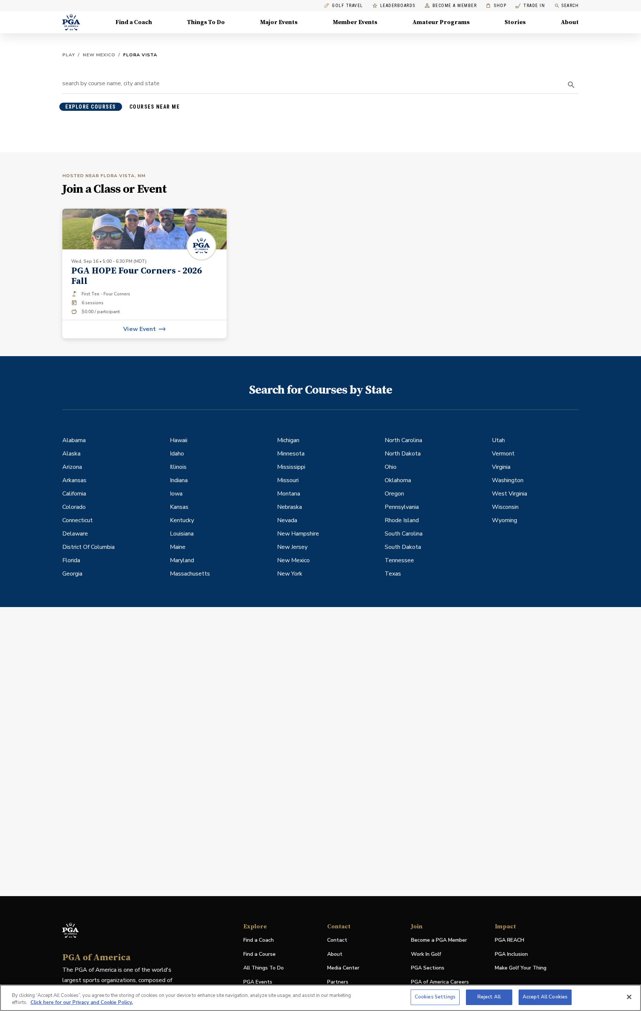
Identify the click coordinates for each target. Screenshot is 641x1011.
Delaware (75, 534)
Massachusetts (190, 574)
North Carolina (403, 440)
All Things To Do (263, 967)
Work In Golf (426, 954)
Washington (507, 480)
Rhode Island (402, 520)
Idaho (177, 454)
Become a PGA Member (439, 940)
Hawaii (178, 440)
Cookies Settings (435, 997)
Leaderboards (397, 5)
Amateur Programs (441, 22)
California (74, 494)
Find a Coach (133, 22)
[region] (320, 998)
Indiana (179, 480)
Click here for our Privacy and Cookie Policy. (81, 1003)
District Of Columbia (88, 547)
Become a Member (455, 5)
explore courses (90, 107)
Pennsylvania (402, 507)
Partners (337, 981)
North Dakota (403, 454)
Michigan (288, 440)
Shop (496, 5)
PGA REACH (509, 940)
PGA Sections (427, 967)
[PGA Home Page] (71, 22)
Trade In (530, 5)
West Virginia (509, 494)
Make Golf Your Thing (520, 968)
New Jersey (292, 547)
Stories (515, 22)
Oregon (394, 494)
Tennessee (399, 560)
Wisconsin (505, 507)
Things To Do (206, 22)
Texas (393, 574)
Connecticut (77, 520)
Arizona (72, 467)
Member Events (355, 22)
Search (570, 5)
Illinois (178, 467)
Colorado (74, 507)
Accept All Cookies (545, 997)
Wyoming (504, 520)
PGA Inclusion (511, 954)
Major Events (279, 22)
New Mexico (99, 55)
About (570, 22)
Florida (71, 560)
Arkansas (74, 480)
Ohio (391, 467)
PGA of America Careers (440, 982)
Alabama (74, 440)
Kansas (179, 507)
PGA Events (257, 981)
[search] (571, 84)
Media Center (343, 968)
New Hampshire (298, 534)
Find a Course (259, 954)
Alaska (71, 454)
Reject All (489, 997)
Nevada (287, 520)
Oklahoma (398, 480)
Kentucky (182, 520)
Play (68, 55)
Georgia (72, 574)
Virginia (501, 467)
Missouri (288, 480)
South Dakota (403, 547)
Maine (177, 547)
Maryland (182, 560)
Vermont (503, 454)
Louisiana (182, 534)
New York (289, 574)
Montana (288, 494)
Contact (337, 940)
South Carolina (404, 534)
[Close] (629, 997)
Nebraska (289, 507)
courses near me (154, 107)
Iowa (176, 494)
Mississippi (291, 467)
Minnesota (291, 454)
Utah (498, 440)
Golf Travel (347, 5)
